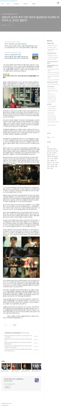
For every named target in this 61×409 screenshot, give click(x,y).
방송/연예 (56, 156)
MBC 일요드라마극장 (52, 98)
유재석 (56, 166)
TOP (58, 404)
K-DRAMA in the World (53, 55)
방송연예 (52, 160)
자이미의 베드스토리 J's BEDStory (8, 0)
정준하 (51, 168)
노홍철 (56, 164)
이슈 (51, 162)
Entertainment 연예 (52, 110)
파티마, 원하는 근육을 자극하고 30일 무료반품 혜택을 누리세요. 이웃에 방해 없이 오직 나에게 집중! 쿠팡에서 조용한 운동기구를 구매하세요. (21, 46)
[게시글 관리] (9, 325)
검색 (54, 3)
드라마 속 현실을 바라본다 (9, 384)
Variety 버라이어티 (51, 108)
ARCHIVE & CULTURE (52, 82)
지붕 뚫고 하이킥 (50, 156)
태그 (8, 4)
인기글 (52, 137)
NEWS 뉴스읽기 (51, 114)
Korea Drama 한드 (17, 332)
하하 (52, 158)
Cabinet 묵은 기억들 (52, 117)
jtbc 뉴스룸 (52, 150)
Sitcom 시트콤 (51, 94)
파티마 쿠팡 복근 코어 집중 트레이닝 (15, 44)
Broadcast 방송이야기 (52, 106)
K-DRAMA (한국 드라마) (52, 45)
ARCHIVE (49, 104)
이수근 (54, 162)
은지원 (57, 150)
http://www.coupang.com (11, 41)
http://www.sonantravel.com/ (12, 52)
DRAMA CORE (50, 43)
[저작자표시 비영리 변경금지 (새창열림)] (19, 325)
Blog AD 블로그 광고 (52, 125)
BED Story (49, 40)
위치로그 (26, 4)
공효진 (48, 166)
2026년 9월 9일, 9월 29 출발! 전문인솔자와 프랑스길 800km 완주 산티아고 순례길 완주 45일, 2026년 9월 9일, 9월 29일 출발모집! (16, 57)
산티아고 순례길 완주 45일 (13, 54)
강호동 (48, 168)
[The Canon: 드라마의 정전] (53, 79)
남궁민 (57, 162)
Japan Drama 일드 (51, 101)
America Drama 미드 (52, 99)
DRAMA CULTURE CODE (53, 84)
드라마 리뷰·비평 (8, 332)
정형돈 (48, 150)
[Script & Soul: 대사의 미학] (53, 74)
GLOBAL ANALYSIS (52, 47)
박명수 (48, 162)
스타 (55, 160)
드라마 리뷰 (54, 152)
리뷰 (48, 158)
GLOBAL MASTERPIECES (53, 57)
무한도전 (48, 164)
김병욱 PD (49, 154)
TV (50, 158)
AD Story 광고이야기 (52, 119)
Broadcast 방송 (51, 112)
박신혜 (52, 164)
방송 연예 (56, 158)
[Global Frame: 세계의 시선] (53, 72)
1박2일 (53, 154)
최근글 (48, 137)
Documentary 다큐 (52, 116)
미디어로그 (16, 4)
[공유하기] (7, 325)
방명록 (33, 4)
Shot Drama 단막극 (52, 96)
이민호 (50, 152)
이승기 (48, 160)
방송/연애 (52, 166)
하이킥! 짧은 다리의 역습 (51, 149)
